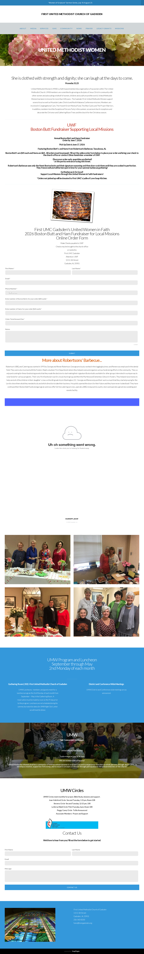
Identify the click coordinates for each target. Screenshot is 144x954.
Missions (119, 28)
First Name (9, 268)
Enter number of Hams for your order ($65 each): (23, 309)
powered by (72, 951)
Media (33, 28)
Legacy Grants (104, 28)
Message (8, 869)
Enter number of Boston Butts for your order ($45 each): (25, 299)
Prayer (89, 28)
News (79, 28)
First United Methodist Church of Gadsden (72, 14)
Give (54, 28)
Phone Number (10, 289)
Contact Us (72, 887)
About (23, 28)
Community (66, 28)
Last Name (76, 268)
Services (44, 28)
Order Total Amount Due (14, 319)
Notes (7, 329)
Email (7, 279)
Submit (72, 353)
